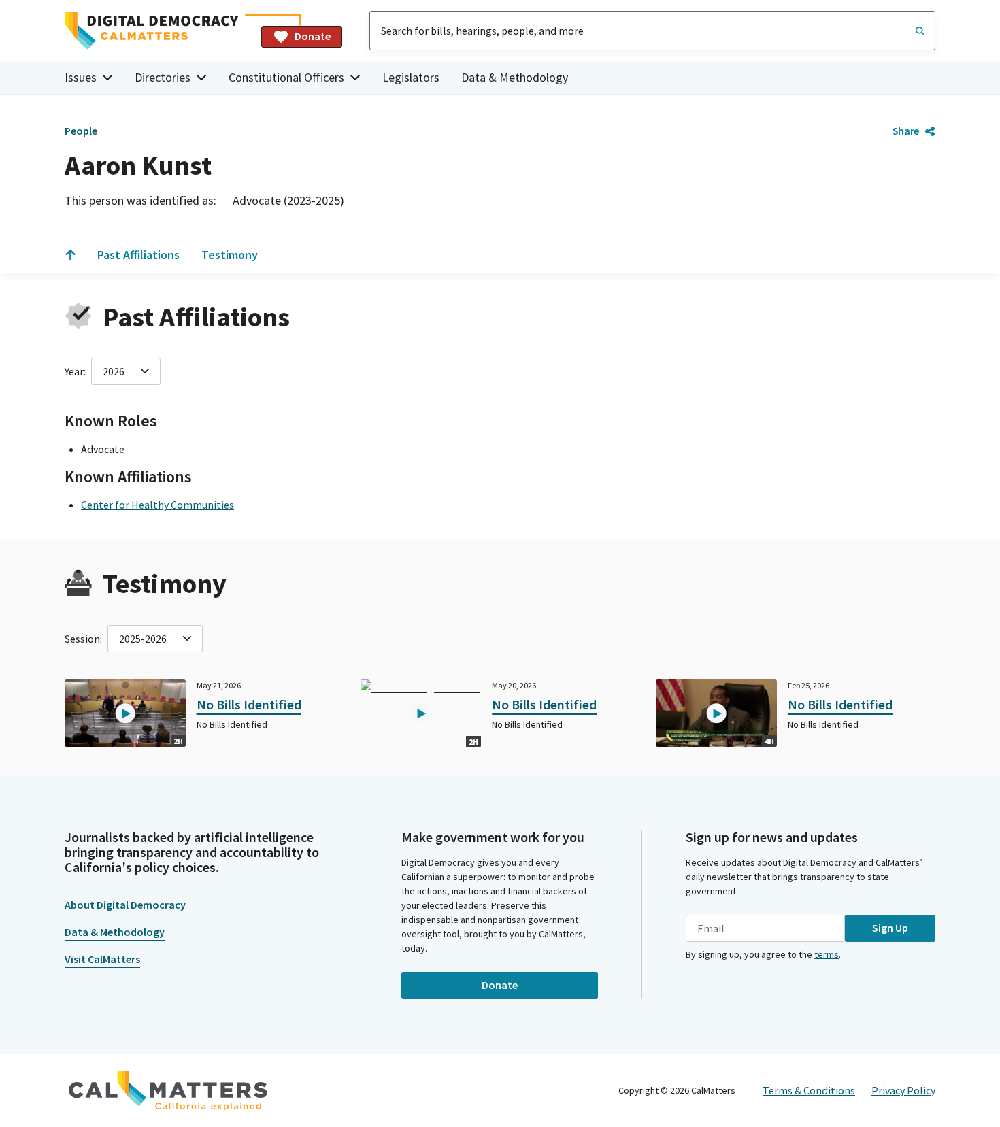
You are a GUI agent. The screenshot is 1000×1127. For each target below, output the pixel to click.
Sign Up (890, 928)
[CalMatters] (168, 1090)
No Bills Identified (249, 704)
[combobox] (652, 30)
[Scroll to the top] (70, 255)
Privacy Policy (903, 1090)
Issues (81, 77)
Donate (313, 36)
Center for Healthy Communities (157, 504)
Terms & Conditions (809, 1090)
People (81, 130)
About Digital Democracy (125, 904)
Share (906, 130)
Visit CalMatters (102, 959)
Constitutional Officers (286, 77)
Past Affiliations (138, 255)
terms (826, 954)
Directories (162, 77)
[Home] (157, 31)
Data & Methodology (514, 77)
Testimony (229, 255)
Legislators (410, 77)
